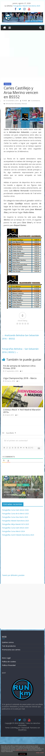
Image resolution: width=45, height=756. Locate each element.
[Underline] (9, 447)
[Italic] (7, 447)
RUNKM (24, 101)
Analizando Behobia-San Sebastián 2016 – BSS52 (20, 337)
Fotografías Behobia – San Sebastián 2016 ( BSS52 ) (20, 350)
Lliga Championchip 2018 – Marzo (20, 378)
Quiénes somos (8, 642)
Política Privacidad (8, 665)
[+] (32, 447)
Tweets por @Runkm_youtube (13, 575)
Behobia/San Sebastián (13, 104)
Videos (18, 485)
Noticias (7, 84)
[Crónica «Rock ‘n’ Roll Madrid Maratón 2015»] (22, 387)
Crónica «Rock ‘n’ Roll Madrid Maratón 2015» (21, 410)
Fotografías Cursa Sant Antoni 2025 (15, 528)
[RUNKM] (4, 27)
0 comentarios (35, 101)
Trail (12, 485)
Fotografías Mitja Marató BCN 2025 (15, 524)
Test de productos (9, 646)
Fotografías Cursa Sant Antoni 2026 (15, 510)
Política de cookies (9, 661)
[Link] (26, 447)
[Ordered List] (15, 447)
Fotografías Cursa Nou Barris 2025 (15, 517)
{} (29, 447)
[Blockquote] (20, 447)
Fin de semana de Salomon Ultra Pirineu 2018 (19, 367)
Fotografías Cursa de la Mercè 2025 (15, 513)
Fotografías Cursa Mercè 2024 (13, 531)
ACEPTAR (22, 754)
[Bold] (4, 447)
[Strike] (12, 447)
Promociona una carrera (11, 650)
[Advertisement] (22, 53)
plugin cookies (40, 752)
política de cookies (21, 750)
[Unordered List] (18, 447)
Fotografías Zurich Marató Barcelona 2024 (18, 535)
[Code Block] (23, 447)
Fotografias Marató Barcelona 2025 (26, 6)
